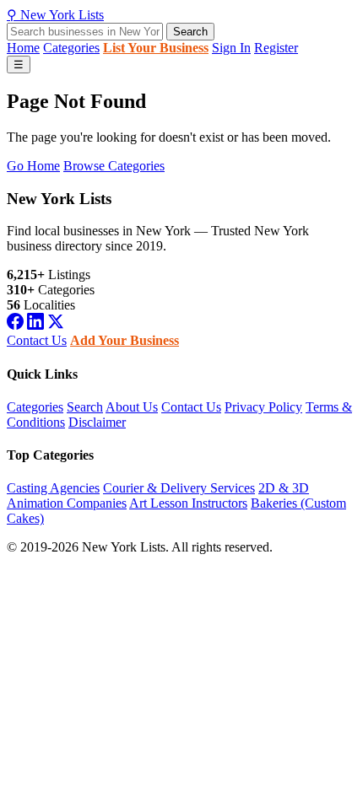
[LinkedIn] (35, 325)
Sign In (231, 47)
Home (23, 47)
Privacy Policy (263, 407)
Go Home (33, 166)
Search (190, 31)
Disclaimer (97, 422)
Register (276, 47)
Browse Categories (114, 166)
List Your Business (156, 47)
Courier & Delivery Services (179, 488)
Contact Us (37, 340)
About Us (132, 407)
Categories (71, 47)
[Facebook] (15, 325)
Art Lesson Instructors (188, 503)
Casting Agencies (53, 488)
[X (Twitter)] (55, 325)
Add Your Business (124, 340)
